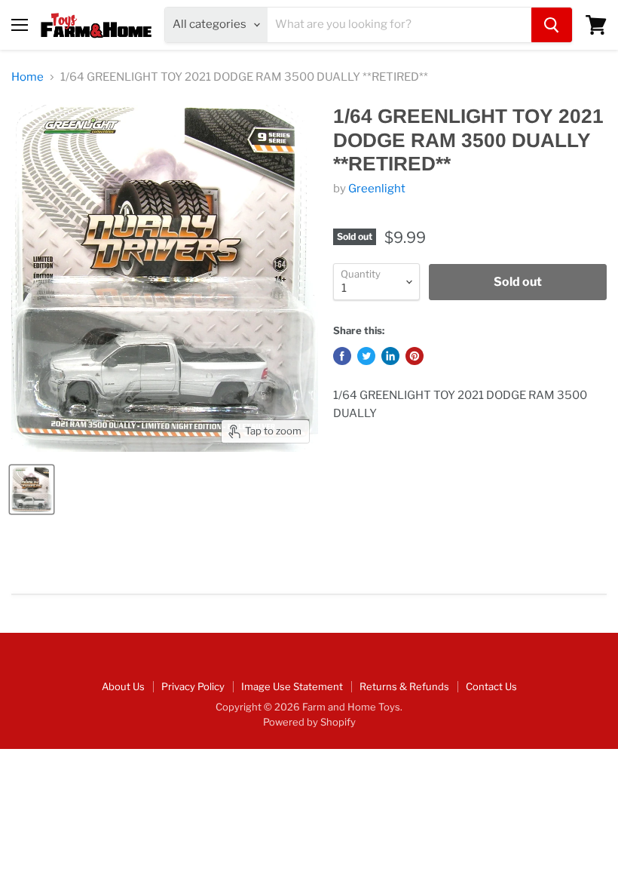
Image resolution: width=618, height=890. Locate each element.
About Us (123, 686)
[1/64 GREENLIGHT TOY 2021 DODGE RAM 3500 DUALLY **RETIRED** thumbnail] (32, 489)
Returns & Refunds (404, 686)
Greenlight (376, 188)
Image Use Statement (292, 686)
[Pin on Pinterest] (414, 356)
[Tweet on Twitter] (366, 356)
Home (27, 77)
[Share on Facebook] (342, 356)
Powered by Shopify (309, 722)
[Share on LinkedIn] (390, 356)
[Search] (551, 25)
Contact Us (491, 686)
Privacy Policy (193, 686)
